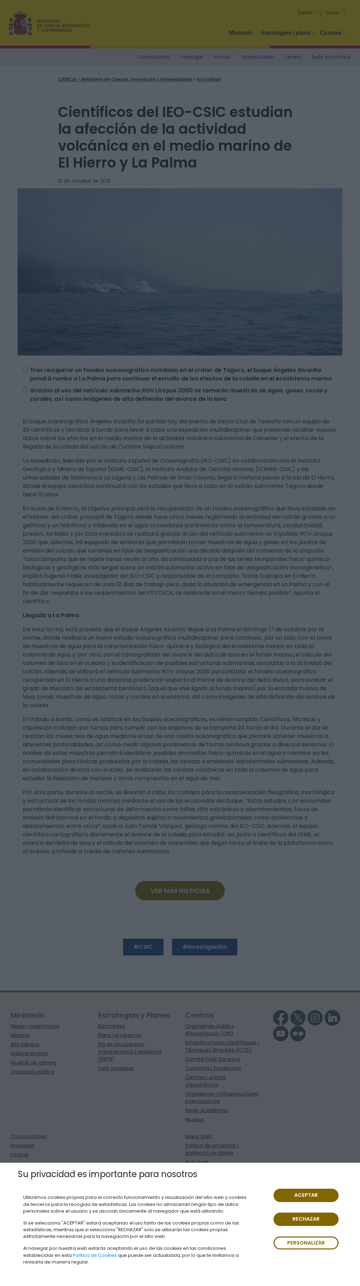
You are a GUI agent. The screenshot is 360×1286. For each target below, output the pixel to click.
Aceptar (306, 1195)
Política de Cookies (95, 1255)
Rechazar (306, 1218)
